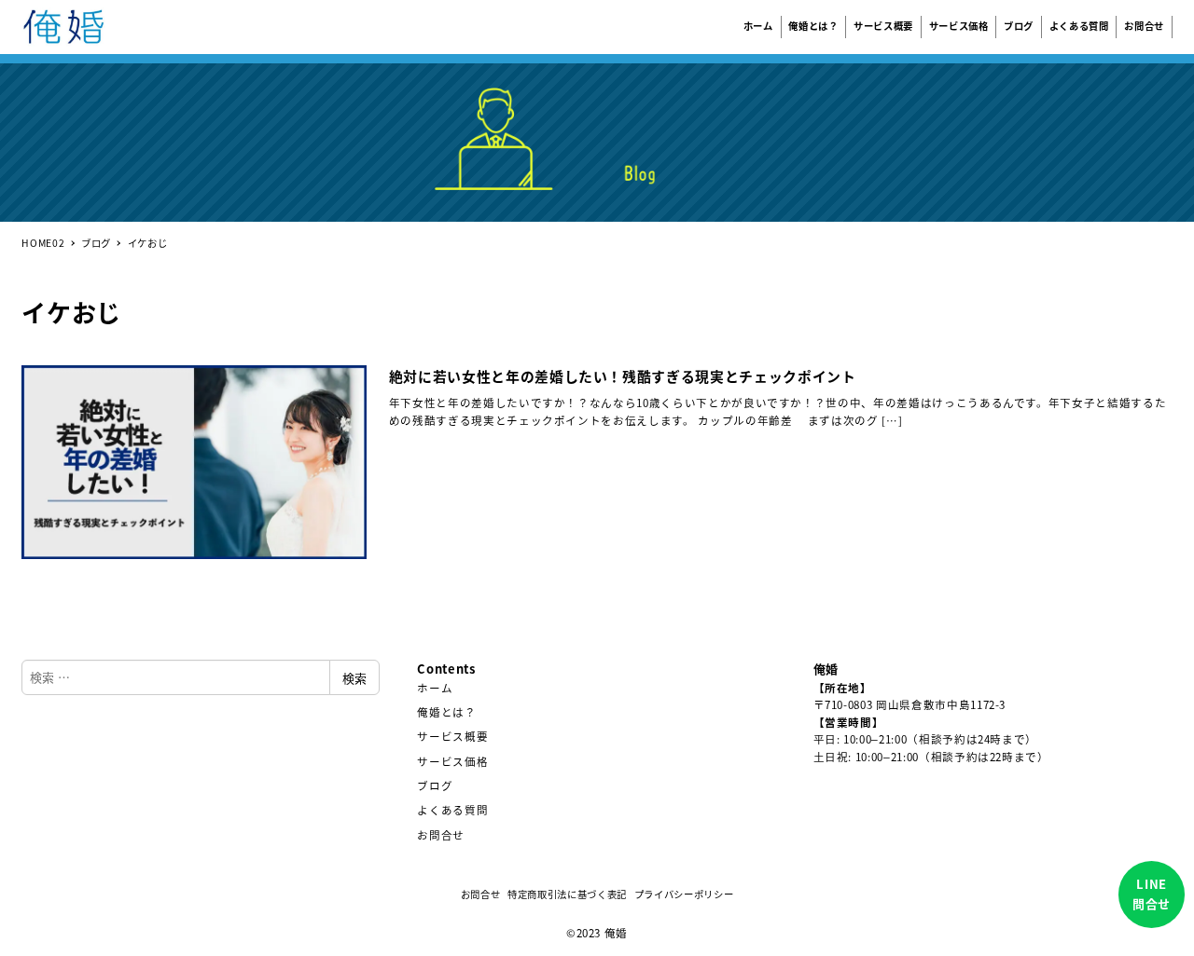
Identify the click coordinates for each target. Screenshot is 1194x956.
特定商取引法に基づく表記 (567, 894)
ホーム (434, 687)
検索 (354, 678)
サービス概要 (452, 736)
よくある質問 (452, 809)
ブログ (434, 785)
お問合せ (441, 834)
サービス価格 (452, 761)
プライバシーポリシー (684, 894)
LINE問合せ (1151, 893)
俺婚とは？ (446, 711)
